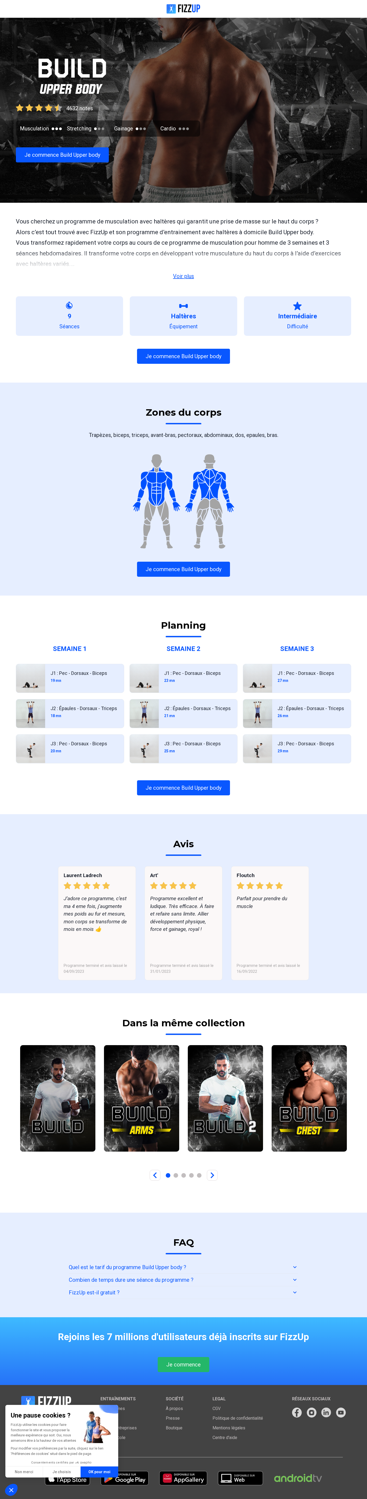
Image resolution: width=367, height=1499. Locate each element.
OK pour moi (99, 1472)
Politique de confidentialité (238, 1418)
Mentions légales (229, 1427)
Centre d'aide (225, 1437)
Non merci (24, 1472)
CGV (217, 1408)
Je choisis (61, 1472)
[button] (11, 1489)
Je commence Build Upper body (62, 155)
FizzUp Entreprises (118, 1427)
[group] (57, 1098)
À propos (174, 1408)
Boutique (174, 1427)
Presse (173, 1418)
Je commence (183, 1364)
